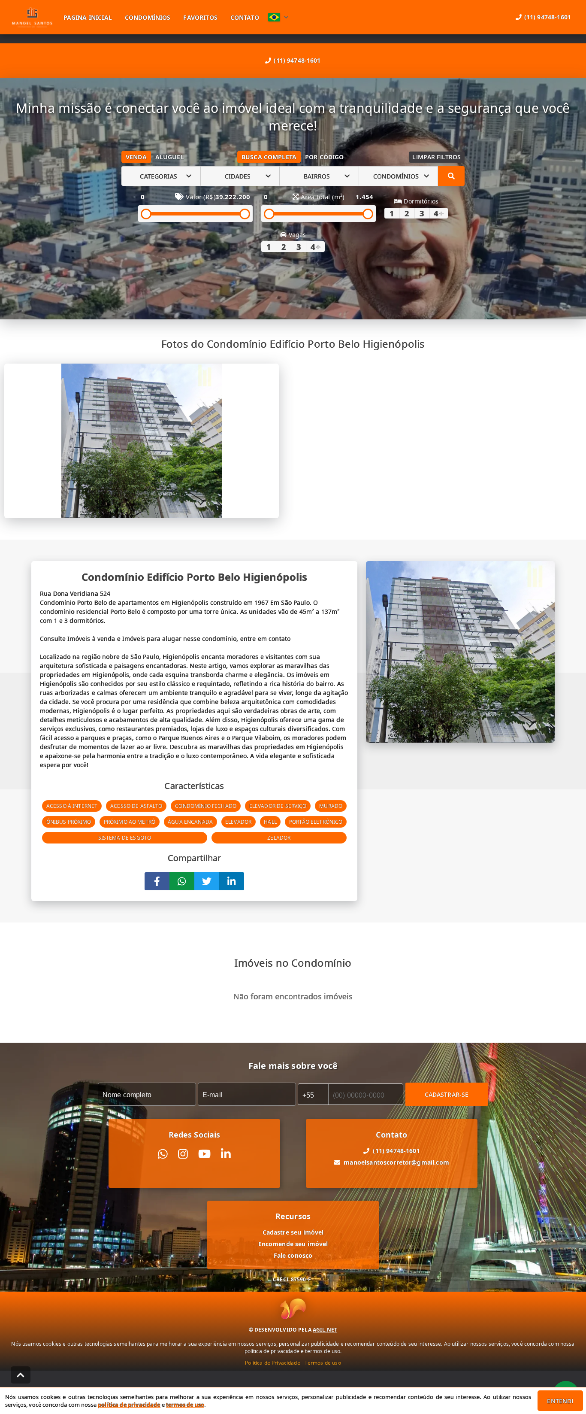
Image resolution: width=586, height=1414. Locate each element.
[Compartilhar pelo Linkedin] (231, 881)
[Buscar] (451, 176)
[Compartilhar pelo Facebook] (157, 881)
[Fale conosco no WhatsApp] (163, 1154)
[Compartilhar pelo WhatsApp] (181, 881)
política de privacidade (129, 1404)
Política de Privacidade (272, 1362)
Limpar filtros (436, 157)
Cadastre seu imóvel (293, 1232)
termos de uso (185, 1404)
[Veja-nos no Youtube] (204, 1154)
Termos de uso (323, 1362)
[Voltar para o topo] (20, 1375)
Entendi (560, 1401)
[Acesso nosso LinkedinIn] (226, 1154)
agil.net (325, 1329)
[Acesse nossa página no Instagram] (183, 1154)
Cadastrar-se (447, 1094)
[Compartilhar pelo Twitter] (206, 881)
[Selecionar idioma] (278, 17)
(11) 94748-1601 (297, 60)
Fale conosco (293, 1255)
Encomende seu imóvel (293, 1244)
